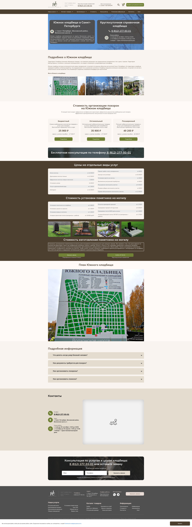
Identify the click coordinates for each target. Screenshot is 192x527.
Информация (136, 506)
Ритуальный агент (53, 505)
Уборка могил (74, 509)
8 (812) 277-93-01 (85, 6)
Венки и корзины (106, 508)
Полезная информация (118, 11)
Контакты (131, 11)
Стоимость (93, 11)
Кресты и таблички (92, 508)
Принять (180, 523)
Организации (81, 11)
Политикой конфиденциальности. (73, 523)
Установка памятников (71, 505)
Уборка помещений (54, 511)
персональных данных (109, 477)
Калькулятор (104, 11)
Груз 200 (75, 507)
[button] (135, 4)
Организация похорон (54, 507)
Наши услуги (52, 11)
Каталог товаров (66, 11)
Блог (139, 11)
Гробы (88, 506)
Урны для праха (107, 510)
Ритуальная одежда (92, 510)
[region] (96, 523)
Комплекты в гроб (106, 506)
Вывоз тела (74, 511)
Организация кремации (55, 509)
